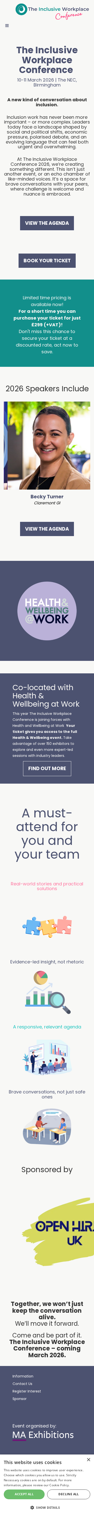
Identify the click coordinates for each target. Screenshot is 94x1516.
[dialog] (47, 1485)
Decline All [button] (68, 1494)
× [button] (88, 1460)
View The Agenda (47, 223)
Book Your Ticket (47, 260)
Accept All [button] (24, 1494)
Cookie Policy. (59, 1485)
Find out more (47, 768)
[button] (47, 1507)
